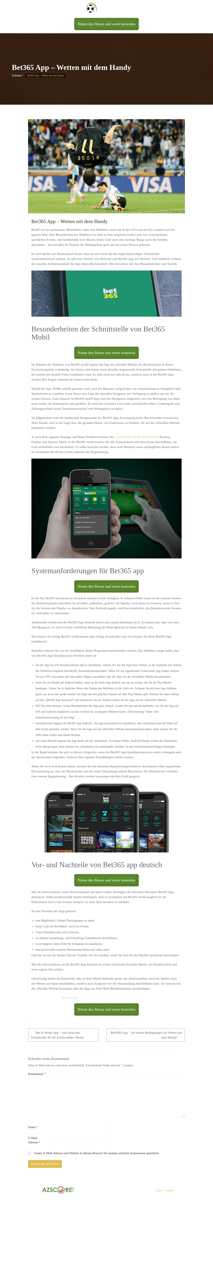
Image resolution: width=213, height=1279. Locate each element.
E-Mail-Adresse (34, 1140)
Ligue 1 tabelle (164, 1190)
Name (33, 1127)
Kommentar (37, 1074)
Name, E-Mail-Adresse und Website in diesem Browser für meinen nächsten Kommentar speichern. (96, 1153)
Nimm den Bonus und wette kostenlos (106, 24)
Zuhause (17, 75)
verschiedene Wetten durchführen (136, 437)
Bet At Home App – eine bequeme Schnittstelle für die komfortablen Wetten (57, 1035)
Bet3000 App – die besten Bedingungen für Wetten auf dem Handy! (146, 1035)
